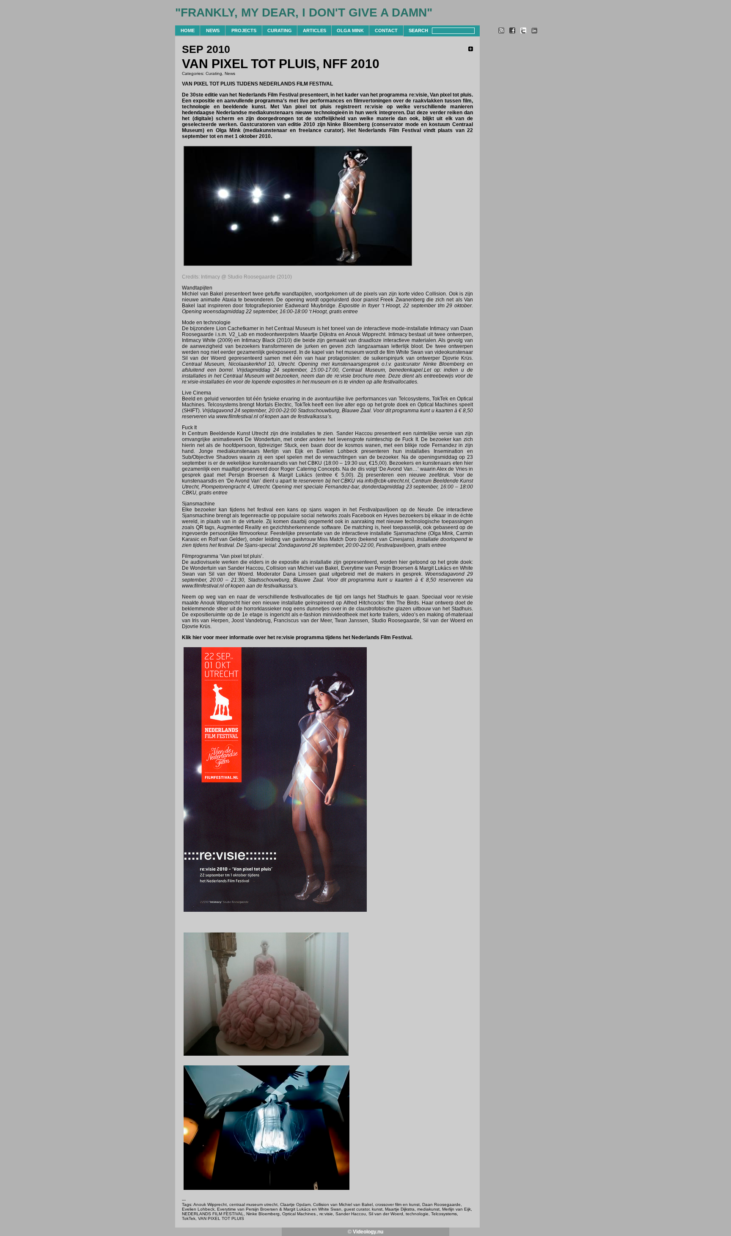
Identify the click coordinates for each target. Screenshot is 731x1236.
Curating (214, 73)
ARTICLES (314, 30)
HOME (188, 30)
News (230, 73)
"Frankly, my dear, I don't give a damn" (303, 12)
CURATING (279, 30)
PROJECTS (243, 30)
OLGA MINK (350, 30)
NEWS (213, 30)
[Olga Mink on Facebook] (512, 32)
